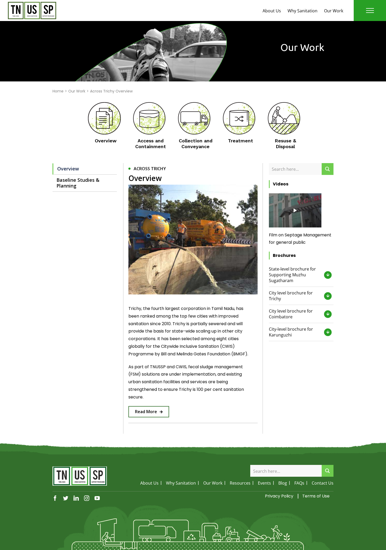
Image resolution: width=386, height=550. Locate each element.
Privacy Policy (279, 496)
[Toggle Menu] (370, 10)
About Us (272, 11)
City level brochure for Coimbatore (291, 314)
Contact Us (322, 483)
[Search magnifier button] (327, 169)
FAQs (299, 483)
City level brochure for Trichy (291, 296)
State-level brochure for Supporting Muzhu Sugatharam (292, 274)
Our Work (333, 11)
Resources (240, 483)
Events (264, 483)
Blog (282, 483)
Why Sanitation (302, 11)
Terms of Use (316, 496)
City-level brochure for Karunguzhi (291, 332)
